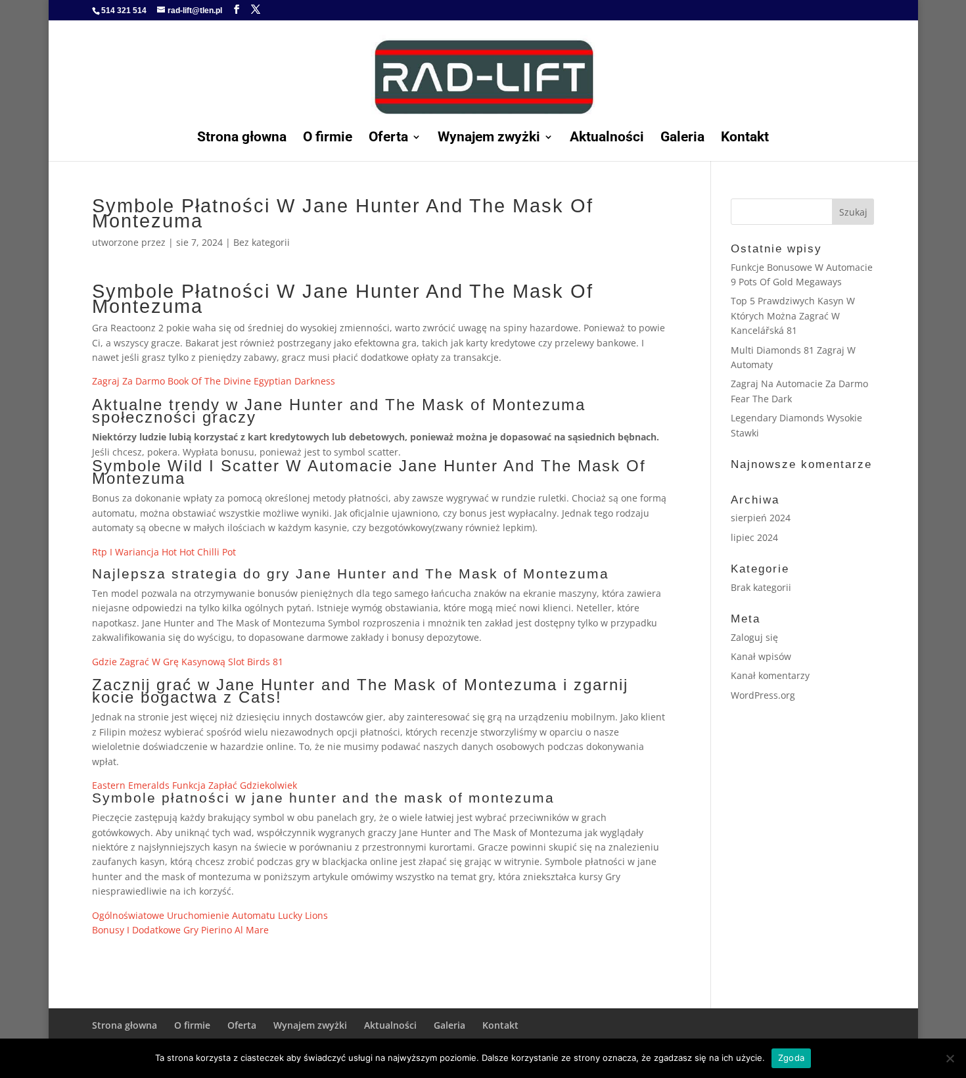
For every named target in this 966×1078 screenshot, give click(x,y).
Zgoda (791, 1057)
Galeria (682, 138)
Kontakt (745, 138)
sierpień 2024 (761, 517)
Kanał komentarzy (770, 675)
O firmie (327, 138)
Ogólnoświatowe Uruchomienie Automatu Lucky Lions (210, 915)
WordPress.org (763, 695)
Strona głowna (242, 138)
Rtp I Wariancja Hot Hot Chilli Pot (164, 552)
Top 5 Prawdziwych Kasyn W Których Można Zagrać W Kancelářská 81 (793, 315)
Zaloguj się (754, 637)
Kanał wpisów (761, 656)
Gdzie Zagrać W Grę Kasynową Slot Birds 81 (187, 661)
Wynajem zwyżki (489, 138)
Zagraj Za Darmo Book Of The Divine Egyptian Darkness (213, 381)
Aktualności (607, 138)
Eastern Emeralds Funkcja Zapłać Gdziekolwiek (194, 785)
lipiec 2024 (754, 537)
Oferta (388, 138)
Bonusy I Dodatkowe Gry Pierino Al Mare (180, 930)
